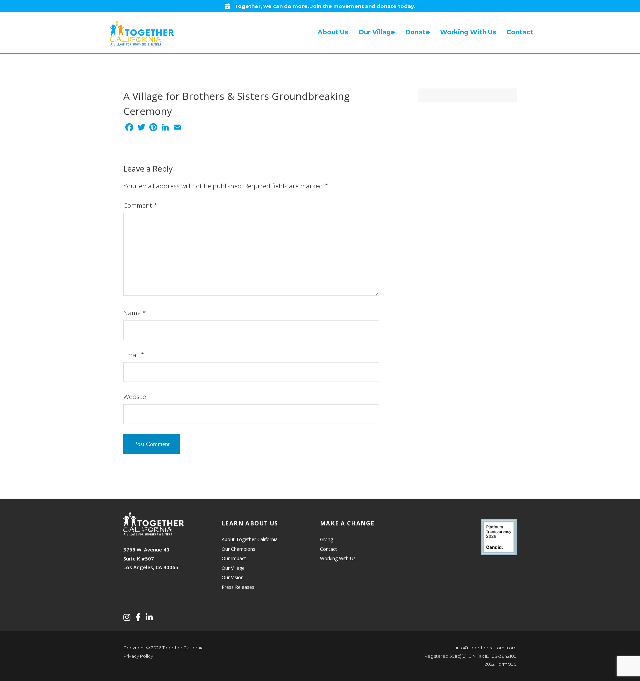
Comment (140, 205)
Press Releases (238, 587)
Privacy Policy (138, 656)
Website (134, 396)
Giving (326, 539)
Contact (328, 549)
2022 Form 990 (501, 664)
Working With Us (338, 558)
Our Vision (233, 577)
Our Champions (238, 549)
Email (133, 355)
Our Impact (234, 558)
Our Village (233, 568)
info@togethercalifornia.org (486, 647)
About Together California (250, 539)
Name (134, 312)
